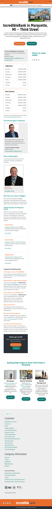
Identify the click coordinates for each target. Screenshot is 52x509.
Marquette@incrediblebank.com (14, 58)
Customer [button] (9, 418)
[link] (20, 487)
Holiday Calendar (9, 428)
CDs (16, 227)
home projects (9, 385)
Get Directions (31, 43)
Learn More (8, 233)
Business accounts (10, 242)
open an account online (14, 274)
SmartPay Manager (11, 449)
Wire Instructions (11, 445)
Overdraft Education (10, 475)
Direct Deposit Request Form (12, 439)
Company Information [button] (16, 454)
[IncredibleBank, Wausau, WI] (26, 2)
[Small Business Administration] (14, 487)
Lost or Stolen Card (10, 436)
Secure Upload (8, 443)
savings (12, 227)
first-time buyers (11, 383)
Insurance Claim (11, 441)
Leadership (8, 461)
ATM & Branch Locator (11, 421)
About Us (7, 457)
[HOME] (26, 502)
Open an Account (20, 43)
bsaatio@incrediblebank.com (14, 151)
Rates (6, 426)
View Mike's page (9, 191)
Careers (7, 459)
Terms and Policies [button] (10, 470)
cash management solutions (26, 387)
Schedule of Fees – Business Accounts (15, 482)
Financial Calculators (10, 434)
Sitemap (7, 466)
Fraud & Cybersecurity (11, 430)
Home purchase (9, 257)
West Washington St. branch (14, 117)
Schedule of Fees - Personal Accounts (15, 480)
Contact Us (16, 348)
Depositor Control (9, 432)
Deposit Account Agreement (12, 473)
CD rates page (12, 319)
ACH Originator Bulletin (11, 447)
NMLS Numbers (9, 464)
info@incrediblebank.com (14, 284)
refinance (16, 257)
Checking (7, 227)
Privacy (7, 477)
